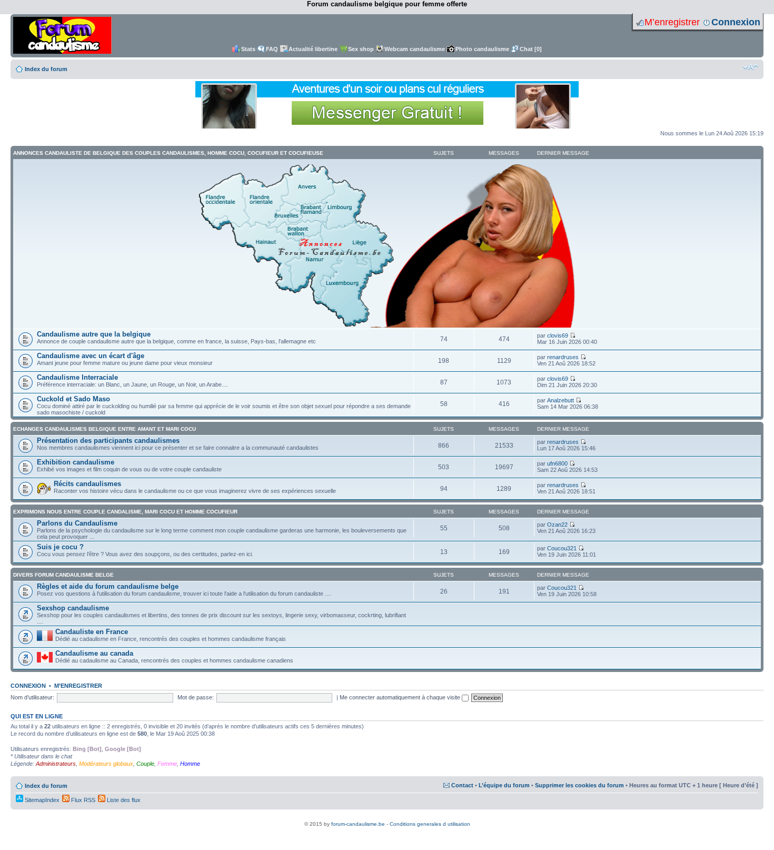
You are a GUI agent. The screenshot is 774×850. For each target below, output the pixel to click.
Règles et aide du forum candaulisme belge (107, 586)
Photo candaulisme (482, 49)
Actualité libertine (313, 49)
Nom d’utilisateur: (32, 697)
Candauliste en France (91, 632)
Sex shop (361, 49)
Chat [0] (531, 49)
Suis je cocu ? (60, 547)
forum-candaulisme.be (358, 824)
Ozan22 (557, 524)
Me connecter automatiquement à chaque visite (401, 697)
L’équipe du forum (504, 785)
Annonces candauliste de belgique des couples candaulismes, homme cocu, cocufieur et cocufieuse (168, 153)
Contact (462, 785)
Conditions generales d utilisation (430, 824)
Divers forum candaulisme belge (63, 575)
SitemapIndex (41, 800)
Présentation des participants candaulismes (108, 440)
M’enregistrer (672, 22)
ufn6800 (557, 463)
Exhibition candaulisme (75, 462)
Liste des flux (123, 800)
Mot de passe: (195, 697)
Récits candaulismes (87, 484)
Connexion (735, 22)
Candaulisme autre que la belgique (94, 334)
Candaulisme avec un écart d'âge (90, 356)
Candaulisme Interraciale (77, 377)
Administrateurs (56, 763)
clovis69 (557, 335)
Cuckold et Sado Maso (73, 399)
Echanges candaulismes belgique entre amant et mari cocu (104, 429)
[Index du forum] (62, 36)
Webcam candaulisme (414, 49)
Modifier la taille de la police (750, 67)
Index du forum (46, 69)
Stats (248, 49)
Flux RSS (82, 800)
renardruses (563, 357)
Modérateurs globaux (106, 763)
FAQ (272, 49)
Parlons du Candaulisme (77, 523)
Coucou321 (562, 548)
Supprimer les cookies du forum (579, 785)
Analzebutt (560, 400)
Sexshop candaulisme (73, 608)
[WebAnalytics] (387, 818)
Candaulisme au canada (94, 653)
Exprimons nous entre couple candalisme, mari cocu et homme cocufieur (125, 512)
